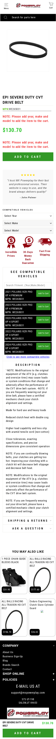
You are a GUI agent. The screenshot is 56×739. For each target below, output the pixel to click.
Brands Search (11, 665)
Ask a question (28, 528)
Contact (7, 669)
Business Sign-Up (13, 656)
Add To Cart (43, 293)
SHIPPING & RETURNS (28, 520)
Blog (5, 660)
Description (28, 364)
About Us (8, 652)
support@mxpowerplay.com (28, 692)
